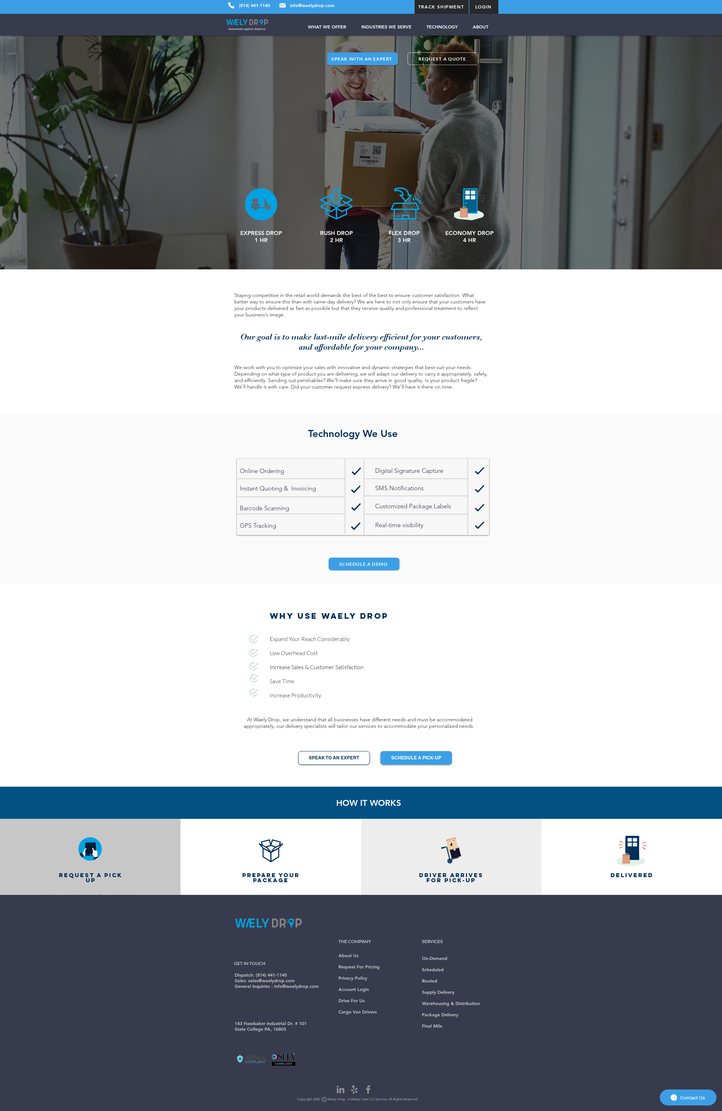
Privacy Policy (352, 978)
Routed (429, 981)
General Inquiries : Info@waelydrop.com (277, 986)
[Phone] (231, 5)
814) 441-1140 (272, 975)
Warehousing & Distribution (451, 1003)
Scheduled (433, 969)
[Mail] (282, 5)
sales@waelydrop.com (271, 980)
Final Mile (432, 1026)
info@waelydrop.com (312, 5)
